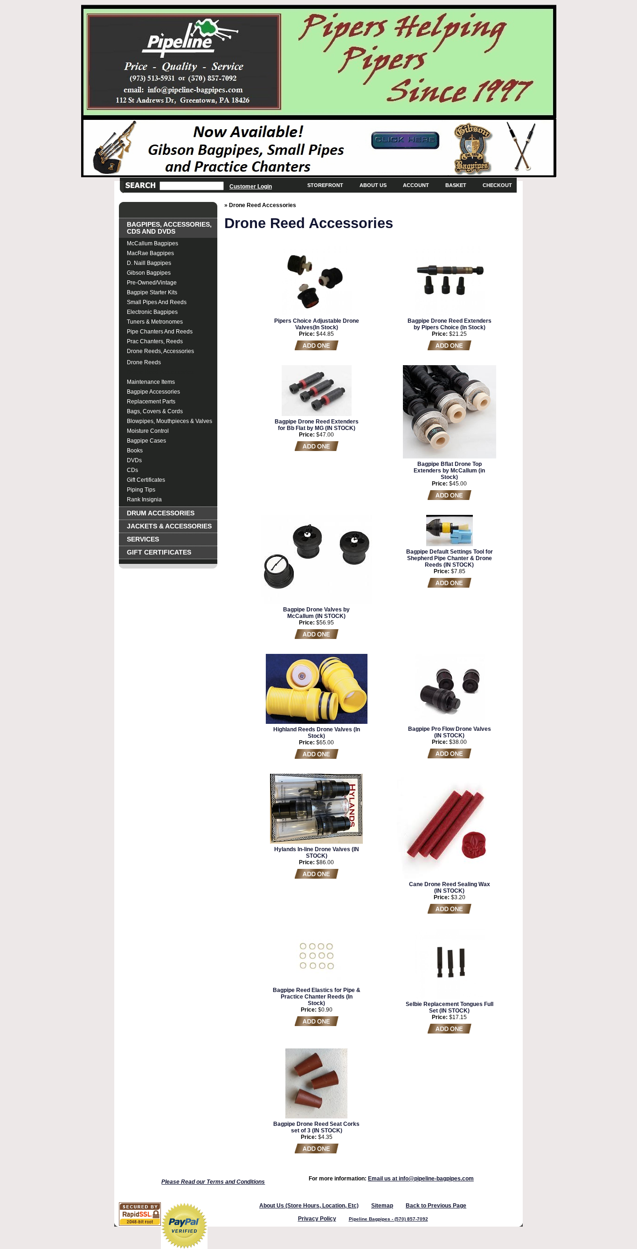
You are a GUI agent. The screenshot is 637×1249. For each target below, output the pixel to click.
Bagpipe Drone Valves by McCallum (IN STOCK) (316, 612)
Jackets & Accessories (169, 526)
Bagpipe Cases (146, 440)
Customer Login (250, 186)
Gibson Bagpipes (149, 273)
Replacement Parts (151, 401)
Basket (455, 185)
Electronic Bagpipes (152, 312)
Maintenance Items (151, 382)
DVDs (134, 460)
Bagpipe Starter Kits (152, 292)
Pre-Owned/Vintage (152, 282)
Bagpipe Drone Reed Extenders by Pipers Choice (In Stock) (450, 324)
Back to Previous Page (436, 1205)
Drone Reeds (144, 362)
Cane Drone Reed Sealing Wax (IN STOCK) (449, 887)
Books (135, 450)
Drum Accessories (160, 513)
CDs (132, 470)
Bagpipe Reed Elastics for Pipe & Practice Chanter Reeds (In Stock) (316, 996)
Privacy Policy (317, 1218)
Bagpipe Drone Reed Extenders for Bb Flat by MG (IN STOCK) (317, 424)
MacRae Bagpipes (150, 253)
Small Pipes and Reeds (157, 302)
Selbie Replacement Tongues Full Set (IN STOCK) (449, 1007)
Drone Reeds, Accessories (160, 351)
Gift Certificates (146, 480)
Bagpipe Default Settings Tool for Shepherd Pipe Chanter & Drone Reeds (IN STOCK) (449, 558)
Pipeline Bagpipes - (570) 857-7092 (388, 1218)
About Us (373, 185)
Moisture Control (148, 431)
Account (416, 185)
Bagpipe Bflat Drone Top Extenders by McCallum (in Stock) (449, 470)
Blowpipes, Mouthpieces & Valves (169, 421)
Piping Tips (141, 489)
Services (143, 539)
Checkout (497, 185)
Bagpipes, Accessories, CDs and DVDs (169, 228)
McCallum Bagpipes (152, 243)
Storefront (325, 185)
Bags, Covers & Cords (155, 411)
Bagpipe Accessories (153, 392)
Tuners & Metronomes (155, 322)
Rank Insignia (144, 499)
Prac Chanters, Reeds (155, 341)
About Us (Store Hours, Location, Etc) (309, 1205)
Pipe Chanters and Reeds (160, 331)
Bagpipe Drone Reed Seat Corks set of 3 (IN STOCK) (316, 1127)
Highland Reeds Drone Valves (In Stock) (316, 732)
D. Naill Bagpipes (149, 263)
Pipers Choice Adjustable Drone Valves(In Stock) (316, 324)
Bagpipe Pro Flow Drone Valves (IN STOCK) (449, 732)
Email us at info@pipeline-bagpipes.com (421, 1178)
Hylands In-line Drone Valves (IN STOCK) (316, 852)
